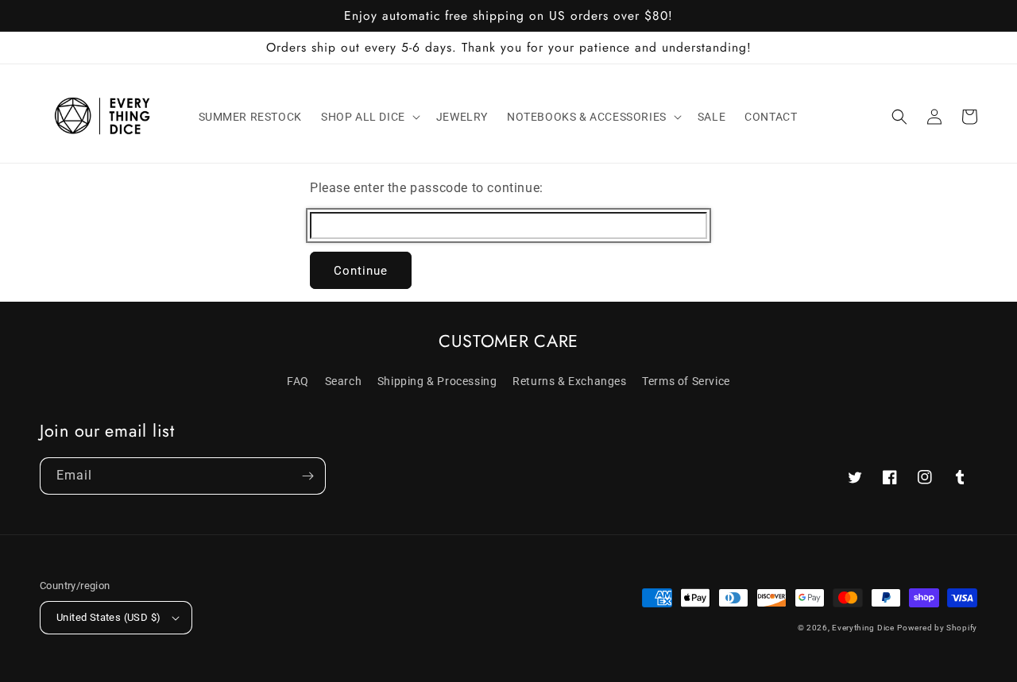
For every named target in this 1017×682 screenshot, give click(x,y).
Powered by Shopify (937, 627)
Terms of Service (686, 381)
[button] (369, 116)
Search (343, 381)
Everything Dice (863, 627)
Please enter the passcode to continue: (426, 187)
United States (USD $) (108, 617)
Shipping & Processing (437, 381)
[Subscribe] (307, 476)
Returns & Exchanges (569, 381)
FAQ (298, 381)
